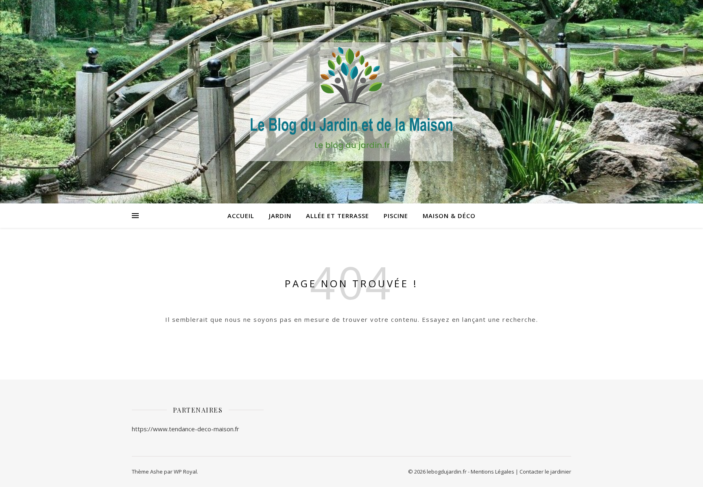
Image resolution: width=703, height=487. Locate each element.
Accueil (240, 216)
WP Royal (185, 471)
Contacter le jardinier (545, 471)
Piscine (396, 216)
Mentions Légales (492, 471)
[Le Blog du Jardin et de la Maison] (351, 102)
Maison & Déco (449, 216)
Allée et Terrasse (337, 216)
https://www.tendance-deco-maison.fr (185, 429)
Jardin (280, 216)
